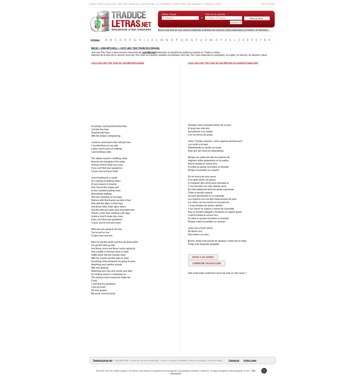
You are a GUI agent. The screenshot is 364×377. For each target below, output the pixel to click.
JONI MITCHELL (109, 48)
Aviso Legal (250, 360)
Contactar (234, 360)
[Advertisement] (123, 95)
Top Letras (268, 4)
